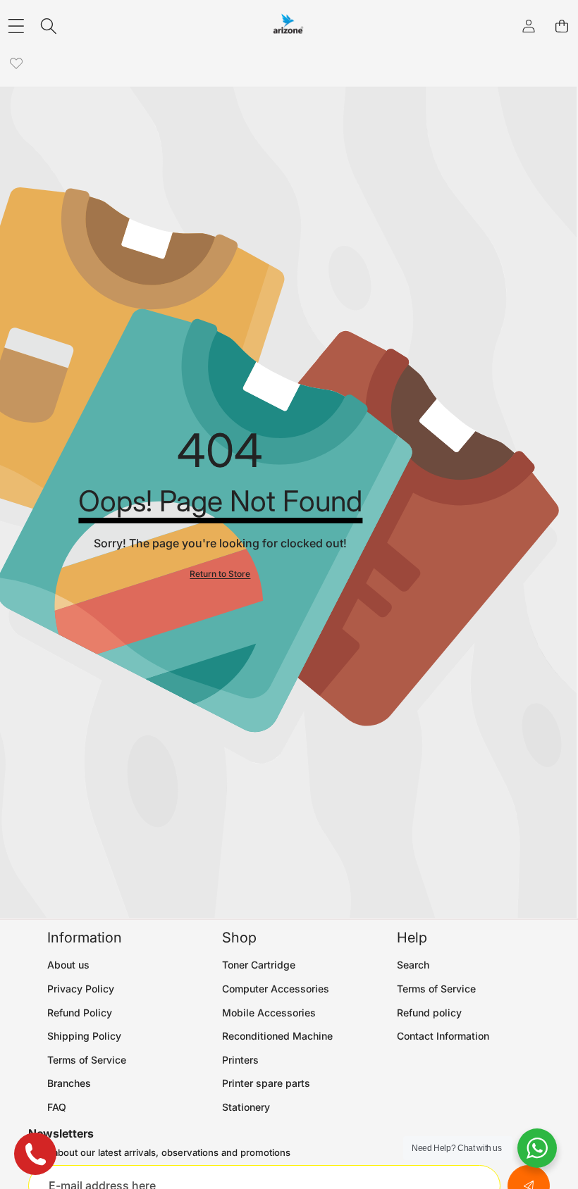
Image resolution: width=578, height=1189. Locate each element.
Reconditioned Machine (277, 1036)
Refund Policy (79, 1013)
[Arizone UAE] (288, 26)
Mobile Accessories (269, 1013)
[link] (16, 64)
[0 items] (561, 26)
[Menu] (16, 26)
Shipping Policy (84, 1036)
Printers (240, 1060)
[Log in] (528, 26)
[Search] (49, 26)
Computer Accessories (275, 989)
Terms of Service (86, 1060)
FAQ (56, 1107)
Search (413, 965)
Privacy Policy (80, 989)
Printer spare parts (266, 1083)
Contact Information (443, 1036)
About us (68, 965)
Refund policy (429, 1013)
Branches (69, 1083)
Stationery (246, 1107)
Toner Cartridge (258, 965)
